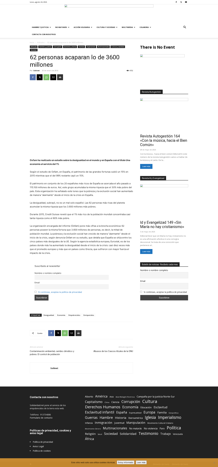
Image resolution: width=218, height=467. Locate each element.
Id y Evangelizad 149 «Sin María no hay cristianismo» (162, 224)
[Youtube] (186, 2)
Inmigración (103, 422)
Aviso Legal (38, 446)
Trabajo (165, 433)
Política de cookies (42, 450)
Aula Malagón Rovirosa (125, 397)
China (107, 402)
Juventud (119, 422)
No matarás (135, 428)
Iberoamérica (135, 418)
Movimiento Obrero (93, 429)
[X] (181, 2)
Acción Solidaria (82, 27)
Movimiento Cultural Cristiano (160, 423)
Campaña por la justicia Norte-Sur (156, 396)
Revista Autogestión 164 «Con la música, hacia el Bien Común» (163, 140)
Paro (162, 428)
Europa (149, 412)
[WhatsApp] (46, 77)
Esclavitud (160, 407)
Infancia (89, 422)
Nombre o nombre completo (48, 273)
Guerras (91, 417)
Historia (120, 417)
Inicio (32, 42)
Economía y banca (70, 47)
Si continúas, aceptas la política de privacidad (60, 292)
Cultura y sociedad (106, 27)
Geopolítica (173, 413)
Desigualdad (49, 315)
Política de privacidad (43, 441)
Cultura (149, 401)
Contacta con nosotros (44, 34)
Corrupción (57, 47)
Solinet (36, 70)
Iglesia (150, 417)
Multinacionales (103, 47)
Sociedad (34, 50)
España (121, 412)
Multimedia (127, 27)
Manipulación (135, 422)
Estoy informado (125, 462)
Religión (90, 433)
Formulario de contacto (41, 417)
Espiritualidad (135, 412)
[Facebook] (176, 2)
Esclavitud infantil (99, 412)
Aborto (89, 396)
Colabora (144, 27)
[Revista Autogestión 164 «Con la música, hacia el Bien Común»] (164, 115)
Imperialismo (91, 47)
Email (37, 282)
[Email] (53, 77)
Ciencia (115, 402)
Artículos (40, 42)
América (101, 396)
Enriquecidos (88, 315)
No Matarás (61, 27)
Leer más (146, 166)
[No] (214, 462)
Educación (146, 407)
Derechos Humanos (102, 406)
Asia (112, 396)
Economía (61, 315)
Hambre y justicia (40, 27)
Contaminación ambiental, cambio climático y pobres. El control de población (52, 353)
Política (174, 427)
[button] (184, 27)
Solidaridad (128, 433)
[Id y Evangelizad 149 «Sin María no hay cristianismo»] (164, 201)
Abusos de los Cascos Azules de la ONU (113, 351)
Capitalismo (93, 401)
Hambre (81, 47)
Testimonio (148, 433)
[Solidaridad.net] (109, 14)
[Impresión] (60, 77)
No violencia (150, 428)
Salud (100, 434)
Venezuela (178, 434)
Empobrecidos (74, 315)
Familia (162, 412)
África (89, 438)
